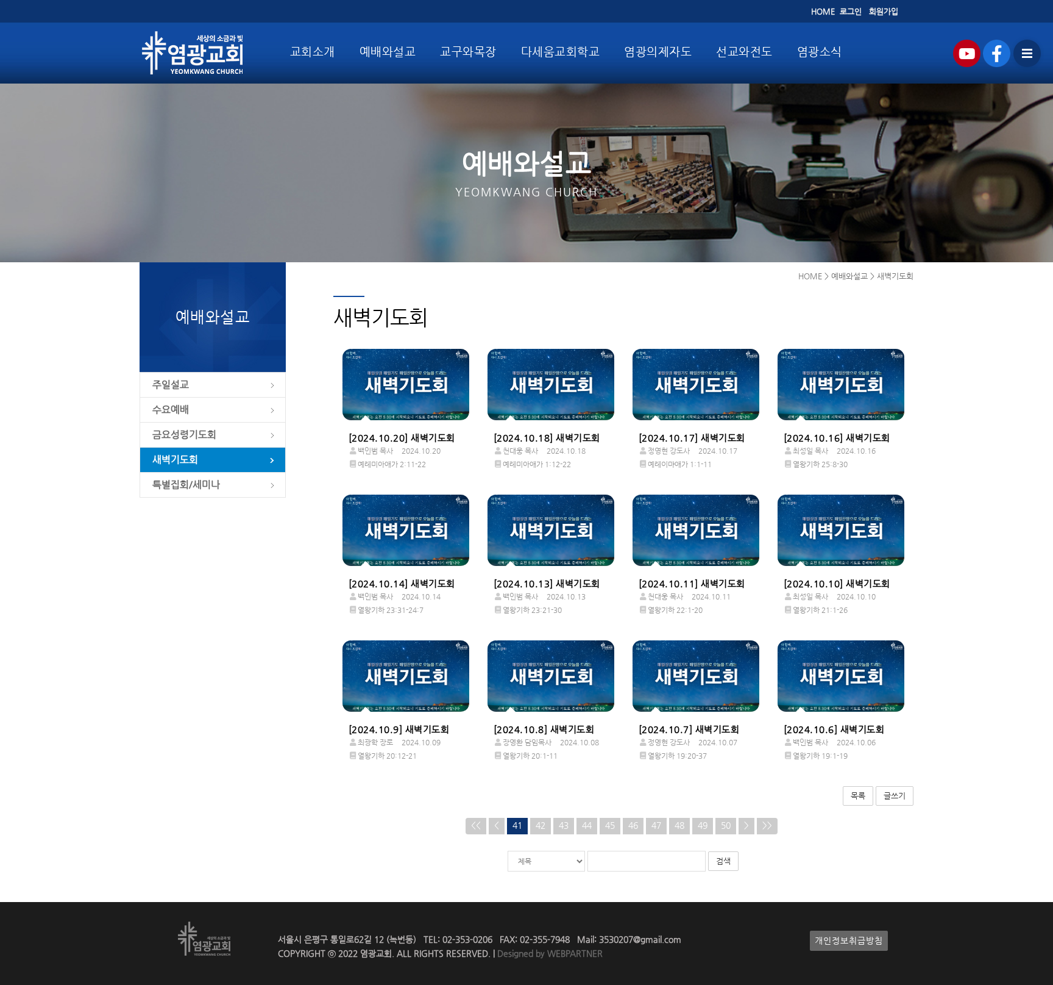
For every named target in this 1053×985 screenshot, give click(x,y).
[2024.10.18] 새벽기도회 (547, 437)
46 (633, 825)
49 (702, 825)
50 (726, 825)
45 (610, 825)
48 (679, 825)
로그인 (851, 11)
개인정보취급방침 (849, 941)
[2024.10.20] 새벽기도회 (402, 437)
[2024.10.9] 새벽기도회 (399, 729)
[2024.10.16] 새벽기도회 (837, 437)
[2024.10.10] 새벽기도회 (837, 583)
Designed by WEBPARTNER (549, 953)
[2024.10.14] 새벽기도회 (402, 583)
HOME (823, 11)
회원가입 (883, 11)
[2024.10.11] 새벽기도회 (692, 583)
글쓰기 (895, 795)
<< (476, 825)
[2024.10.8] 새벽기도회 (544, 729)
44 (587, 825)
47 (656, 825)
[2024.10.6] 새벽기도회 (834, 729)
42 (540, 825)
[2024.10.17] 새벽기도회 (692, 437)
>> (767, 825)
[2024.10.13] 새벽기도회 (547, 583)
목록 (858, 795)
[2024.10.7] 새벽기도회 (689, 729)
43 (564, 825)
